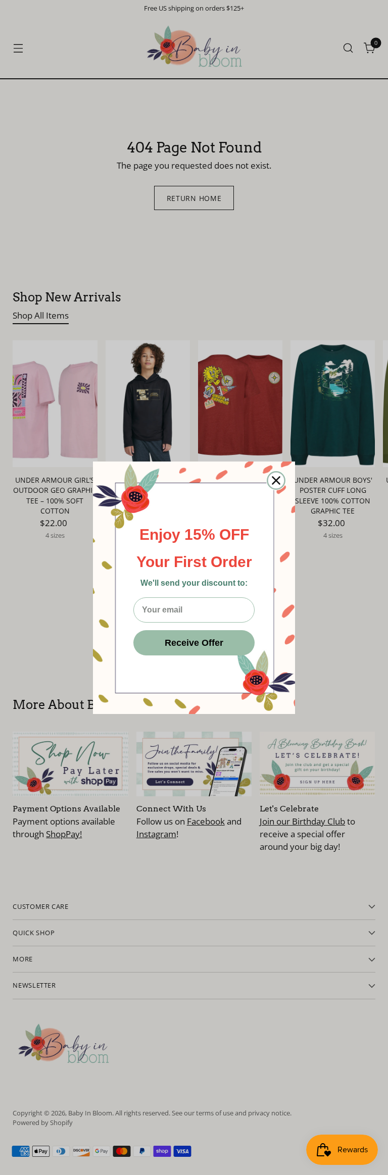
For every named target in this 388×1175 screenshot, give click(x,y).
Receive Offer (194, 643)
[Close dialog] (276, 480)
